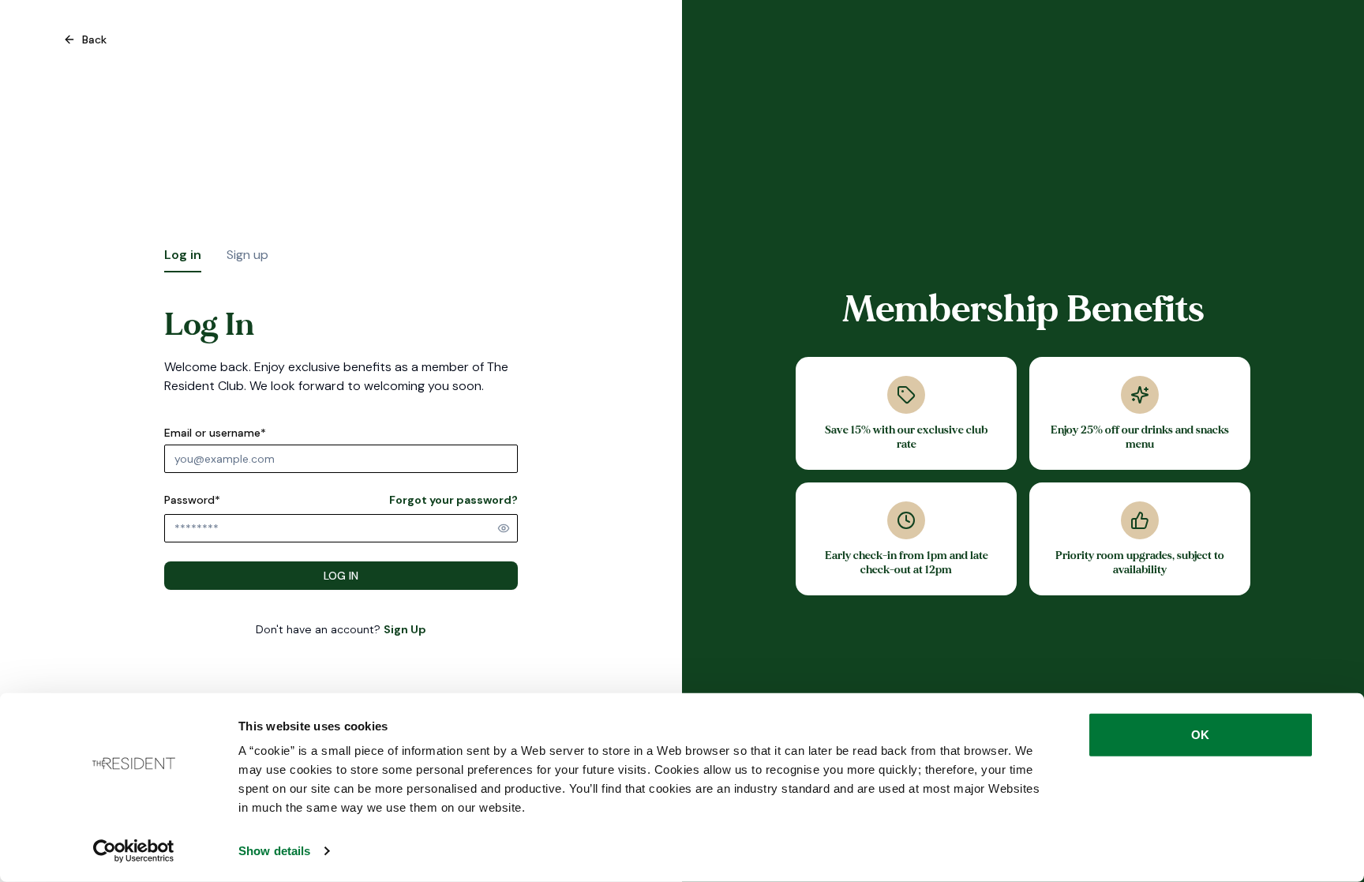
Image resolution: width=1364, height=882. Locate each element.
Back (94, 39)
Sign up (247, 254)
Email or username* (215, 432)
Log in (182, 254)
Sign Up (405, 629)
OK (1200, 734)
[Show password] (503, 528)
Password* (192, 499)
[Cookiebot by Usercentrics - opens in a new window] (134, 851)
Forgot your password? (453, 500)
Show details (274, 851)
